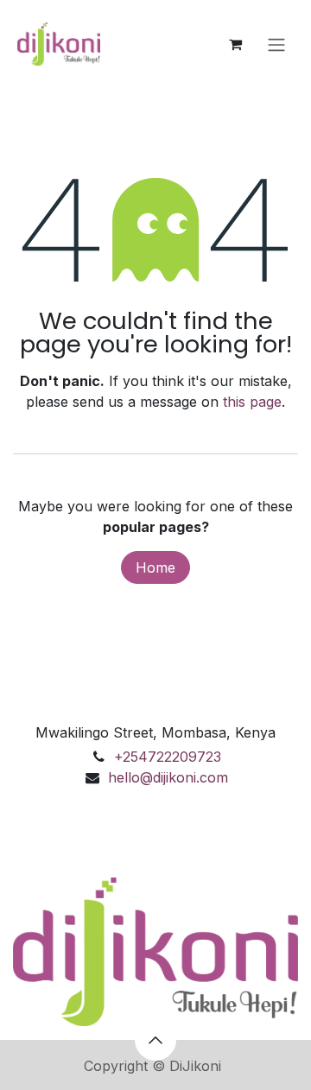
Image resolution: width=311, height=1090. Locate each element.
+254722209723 (167, 756)
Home (155, 567)
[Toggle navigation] (276, 44)
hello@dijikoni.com (168, 777)
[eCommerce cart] (235, 44)
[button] (155, 1040)
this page (252, 401)
